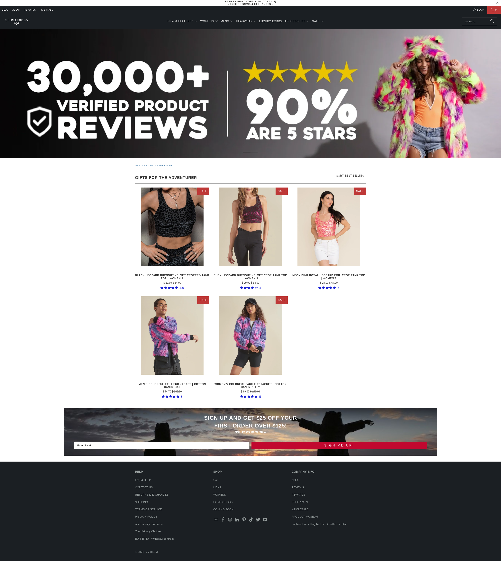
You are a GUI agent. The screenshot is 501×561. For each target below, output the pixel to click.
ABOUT (16, 9)
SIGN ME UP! (339, 445)
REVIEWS (298, 487)
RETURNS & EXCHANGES (151, 494)
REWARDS (298, 494)
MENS (217, 487)
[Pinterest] (244, 519)
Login (480, 9)
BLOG (5, 9)
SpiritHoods (152, 552)
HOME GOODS (222, 502)
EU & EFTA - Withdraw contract (154, 538)
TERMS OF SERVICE (148, 509)
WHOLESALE (300, 509)
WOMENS (219, 494)
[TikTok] (251, 519)
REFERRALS (46, 9)
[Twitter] (258, 519)
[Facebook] (223, 519)
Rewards (30, 9)
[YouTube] (265, 519)
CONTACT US (144, 487)
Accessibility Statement (149, 524)
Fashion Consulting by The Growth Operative (320, 524)
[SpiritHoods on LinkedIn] (237, 519)
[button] (183, 21)
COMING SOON (223, 509)
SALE (216, 480)
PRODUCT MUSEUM (305, 516)
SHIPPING (141, 502)
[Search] (492, 21)
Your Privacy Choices (148, 531)
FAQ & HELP (143, 480)
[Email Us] (216, 519)
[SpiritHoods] (16, 21)
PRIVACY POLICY (146, 516)
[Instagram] (230, 519)
